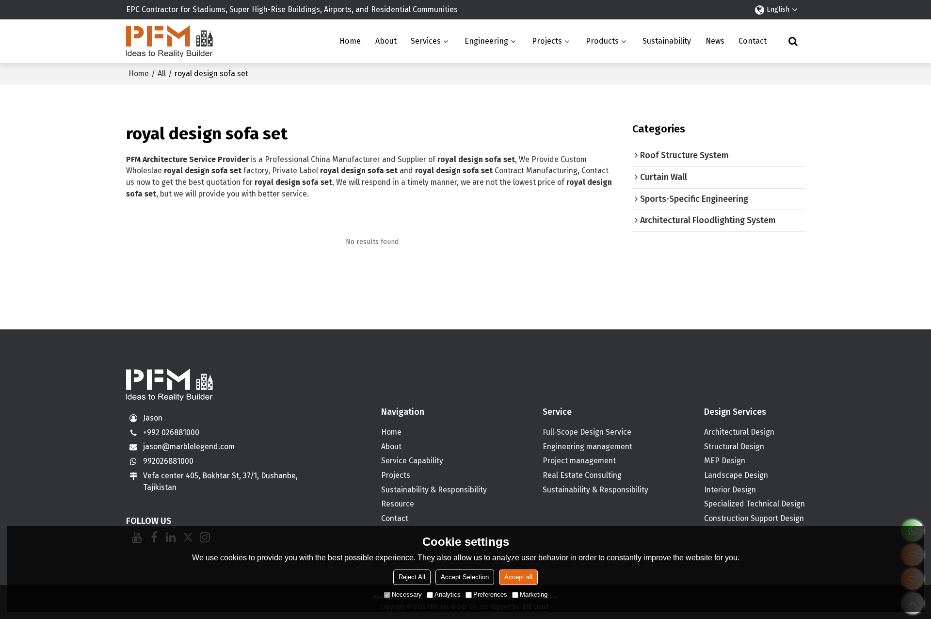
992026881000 (168, 461)
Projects (547, 41)
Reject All (412, 577)
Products (602, 41)
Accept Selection (465, 577)
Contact (752, 41)
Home (350, 41)
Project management (579, 460)
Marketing (533, 594)
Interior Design (730, 489)
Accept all (518, 577)
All (162, 73)
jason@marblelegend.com (189, 446)
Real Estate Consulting (582, 475)
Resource (397, 503)
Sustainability (666, 41)
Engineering (486, 41)
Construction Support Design (754, 518)
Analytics (447, 594)
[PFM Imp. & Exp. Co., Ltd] (169, 41)
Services (426, 41)
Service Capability (412, 460)
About (386, 41)
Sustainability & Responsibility (434, 489)
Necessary (407, 594)
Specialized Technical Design (754, 503)
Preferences (490, 594)
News (715, 41)
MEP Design (724, 460)
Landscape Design (736, 475)
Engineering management (587, 446)
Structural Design (734, 446)
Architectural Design (739, 432)
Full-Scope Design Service (587, 432)
